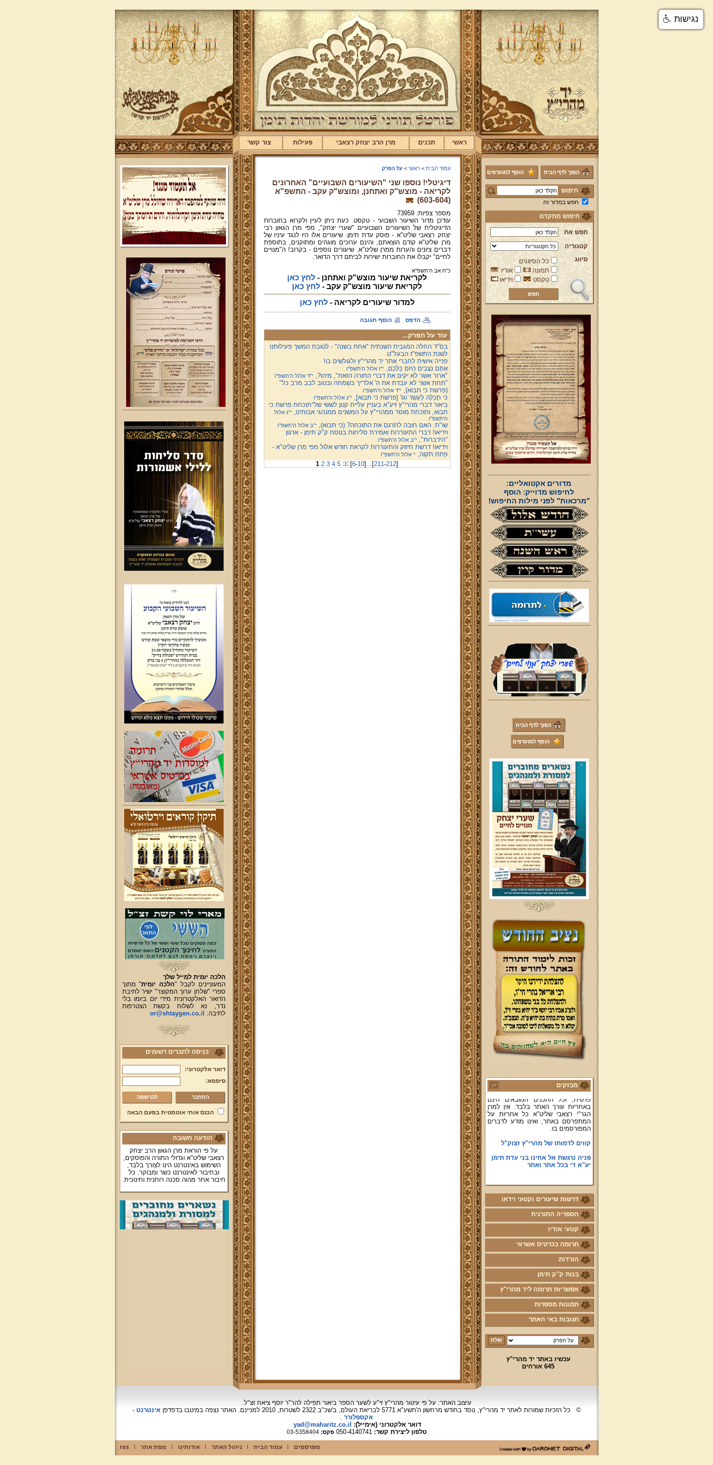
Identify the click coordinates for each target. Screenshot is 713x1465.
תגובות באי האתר (554, 1319)
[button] (681, 19)
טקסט (541, 279)
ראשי (459, 142)
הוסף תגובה (376, 320)
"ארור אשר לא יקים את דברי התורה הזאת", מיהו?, (361, 375)
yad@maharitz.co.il (322, 1424)
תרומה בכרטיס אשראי (547, 1244)
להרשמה (147, 1097)
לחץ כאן (301, 278)
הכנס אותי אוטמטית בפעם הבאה (170, 1112)
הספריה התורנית (555, 1214)
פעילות (302, 142)
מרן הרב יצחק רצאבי (365, 142)
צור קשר (259, 142)
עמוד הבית (438, 168)
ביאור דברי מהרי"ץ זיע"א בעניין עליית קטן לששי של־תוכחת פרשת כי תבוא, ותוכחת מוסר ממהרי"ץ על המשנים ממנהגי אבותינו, (358, 411)
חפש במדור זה (561, 202)
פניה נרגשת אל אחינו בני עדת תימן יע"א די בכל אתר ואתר (541, 1147)
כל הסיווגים (534, 261)
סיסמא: (216, 1081)
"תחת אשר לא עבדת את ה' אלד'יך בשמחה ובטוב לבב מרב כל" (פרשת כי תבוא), (363, 386)
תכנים (426, 142)
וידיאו (506, 279)
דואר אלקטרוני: (205, 1069)
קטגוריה (576, 246)
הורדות (569, 1259)
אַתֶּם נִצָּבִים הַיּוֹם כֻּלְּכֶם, (397, 368)
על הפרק (392, 168)
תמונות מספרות (557, 1304)
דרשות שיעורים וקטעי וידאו (540, 1199)
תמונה (541, 270)
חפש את (576, 232)
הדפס (413, 320)
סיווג (581, 259)
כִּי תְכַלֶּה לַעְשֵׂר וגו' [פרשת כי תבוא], (381, 397)
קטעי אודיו (563, 1229)
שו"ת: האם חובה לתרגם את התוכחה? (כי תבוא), (362, 425)
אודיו (507, 270)
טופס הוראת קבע (566, 1165)
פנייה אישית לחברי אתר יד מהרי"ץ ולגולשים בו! (386, 361)
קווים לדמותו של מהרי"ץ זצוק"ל (546, 1129)
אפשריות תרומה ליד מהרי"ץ (539, 1289)
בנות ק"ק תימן (558, 1274)
